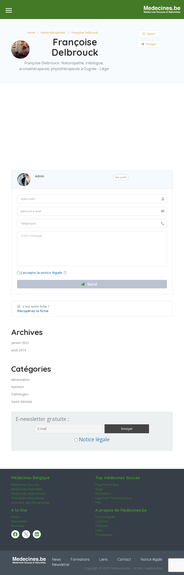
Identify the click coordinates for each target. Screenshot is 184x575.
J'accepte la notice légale (41, 272)
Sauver (150, 34)
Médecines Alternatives (28, 493)
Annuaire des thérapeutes (30, 502)
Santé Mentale (21, 401)
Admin (39, 176)
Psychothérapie (107, 485)
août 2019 (18, 350)
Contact (101, 521)
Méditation (103, 493)
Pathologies (19, 394)
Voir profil (121, 177)
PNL (98, 502)
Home (31, 32)
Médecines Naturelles (27, 489)
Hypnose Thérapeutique (113, 498)
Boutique (17, 526)
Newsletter (19, 521)
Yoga (99, 489)
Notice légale (94, 439)
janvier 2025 (20, 343)
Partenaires (103, 535)
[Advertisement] (92, 125)
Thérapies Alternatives (27, 498)
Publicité (101, 526)
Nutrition (17, 387)
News (15, 517)
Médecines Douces (25, 485)
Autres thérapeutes (53, 32)
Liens (99, 530)
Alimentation (20, 380)
